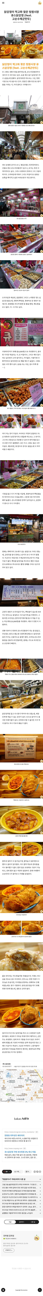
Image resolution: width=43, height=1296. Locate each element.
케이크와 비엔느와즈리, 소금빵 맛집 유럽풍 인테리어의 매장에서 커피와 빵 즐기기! (21, 1139)
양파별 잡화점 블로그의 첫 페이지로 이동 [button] (21, 3)
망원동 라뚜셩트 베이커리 (14, 1135)
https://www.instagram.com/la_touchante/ (19, 1132)
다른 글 (33, 1222)
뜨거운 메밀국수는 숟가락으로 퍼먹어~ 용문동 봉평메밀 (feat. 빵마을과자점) (21, 1200)
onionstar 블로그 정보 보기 (40, 3)
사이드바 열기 (3, 3)
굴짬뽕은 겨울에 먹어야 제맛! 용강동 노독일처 (17, 1213)
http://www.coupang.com (13, 1148)
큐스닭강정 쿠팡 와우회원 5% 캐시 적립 (20, 1152)
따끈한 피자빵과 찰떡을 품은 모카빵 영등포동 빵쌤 (19, 1191)
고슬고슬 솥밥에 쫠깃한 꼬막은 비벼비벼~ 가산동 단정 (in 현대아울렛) (21, 1184)
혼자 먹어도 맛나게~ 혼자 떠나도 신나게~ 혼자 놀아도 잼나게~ (15, 1245)
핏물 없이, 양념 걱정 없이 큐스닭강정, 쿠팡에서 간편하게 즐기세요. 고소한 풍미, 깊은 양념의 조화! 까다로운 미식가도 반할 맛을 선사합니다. (21, 1156)
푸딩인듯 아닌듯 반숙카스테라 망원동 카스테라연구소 (20, 1197)
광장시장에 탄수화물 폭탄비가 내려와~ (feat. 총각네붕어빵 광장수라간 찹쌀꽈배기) (21, 1207)
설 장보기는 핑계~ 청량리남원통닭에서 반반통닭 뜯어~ (20, 1194)
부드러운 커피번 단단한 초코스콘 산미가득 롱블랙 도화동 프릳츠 (21, 1210)
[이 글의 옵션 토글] (10, 1171)
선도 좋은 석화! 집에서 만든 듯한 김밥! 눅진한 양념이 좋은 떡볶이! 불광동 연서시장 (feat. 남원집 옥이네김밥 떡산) (21, 1188)
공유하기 (21, 1222)
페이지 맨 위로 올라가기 (40, 1290)
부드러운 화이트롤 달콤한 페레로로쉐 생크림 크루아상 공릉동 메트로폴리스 (21, 1204)
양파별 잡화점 (8, 1236)
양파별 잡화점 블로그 (3, 1290)
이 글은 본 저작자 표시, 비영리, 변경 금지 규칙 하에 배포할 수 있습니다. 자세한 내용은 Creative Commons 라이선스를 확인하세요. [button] (37, 1171)
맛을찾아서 (27, 22)
